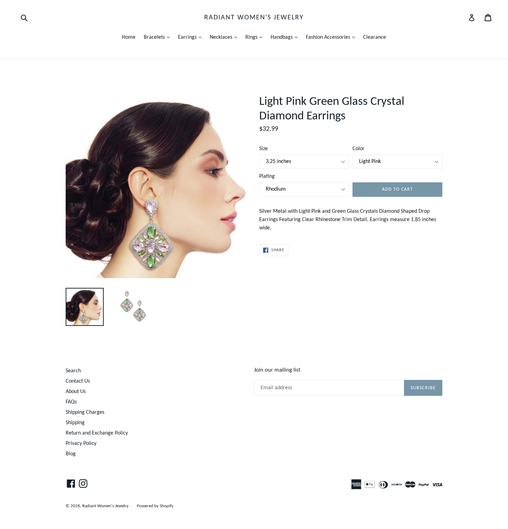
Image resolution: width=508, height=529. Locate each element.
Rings (255, 37)
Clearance (374, 37)
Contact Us (78, 381)
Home (128, 37)
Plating (267, 176)
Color (358, 149)
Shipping (75, 423)
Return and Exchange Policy (97, 433)
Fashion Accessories (332, 37)
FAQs (71, 402)
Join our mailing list (277, 370)
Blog (71, 454)
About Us (76, 391)
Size (263, 149)
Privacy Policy (81, 443)
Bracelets (158, 37)
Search (73, 371)
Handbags (286, 37)
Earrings (191, 37)
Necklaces (225, 37)
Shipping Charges (85, 412)
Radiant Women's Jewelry (254, 17)
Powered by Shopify (155, 506)
